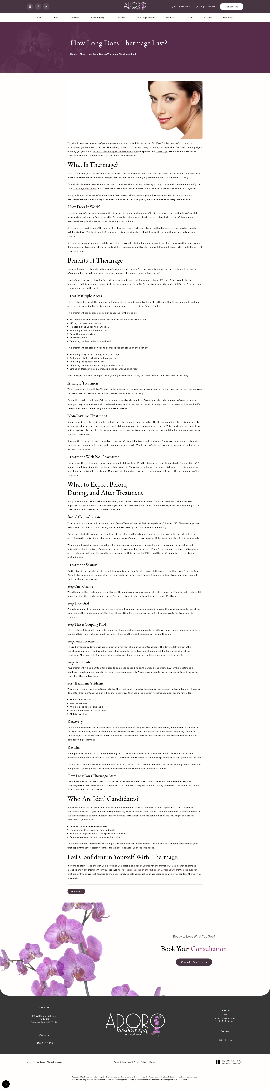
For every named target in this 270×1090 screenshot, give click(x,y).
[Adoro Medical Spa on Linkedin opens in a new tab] (46, 6)
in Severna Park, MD (169, 870)
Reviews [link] (208, 17)
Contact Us (231, 6)
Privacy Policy (140, 1062)
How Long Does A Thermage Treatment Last (111, 54)
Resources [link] (228, 17)
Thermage (161, 151)
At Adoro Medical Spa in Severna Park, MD (115, 151)
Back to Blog (76, 891)
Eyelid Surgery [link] (97, 17)
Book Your (194, 944)
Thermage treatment (84, 188)
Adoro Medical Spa (128, 870)
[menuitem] (30, 6)
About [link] (56, 17)
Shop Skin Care (205, 6)
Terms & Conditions (122, 1062)
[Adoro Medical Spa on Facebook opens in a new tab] (38, 6)
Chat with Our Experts (194, 962)
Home (73, 54)
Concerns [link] (120, 17)
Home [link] (39, 17)
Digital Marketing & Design (233, 1062)
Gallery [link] (189, 17)
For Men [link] (170, 17)
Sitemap (152, 1062)
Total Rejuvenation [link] (146, 17)
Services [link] (75, 17)
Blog (82, 54)
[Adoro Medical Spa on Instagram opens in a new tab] (30, 6)
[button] (6, 1084)
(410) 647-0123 (180, 1080)
